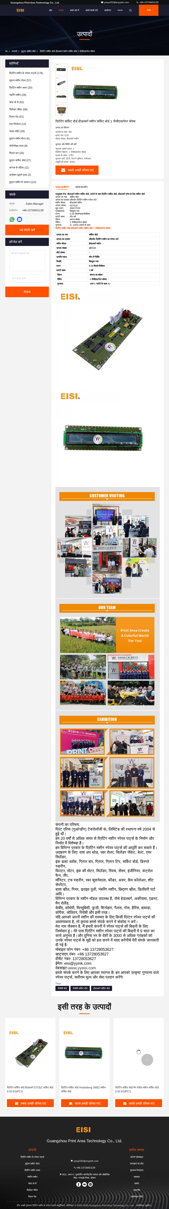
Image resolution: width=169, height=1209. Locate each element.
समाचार (137, 1176)
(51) (16, 116)
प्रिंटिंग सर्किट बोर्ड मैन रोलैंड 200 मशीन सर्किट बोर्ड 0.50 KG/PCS (137, 1089)
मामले (137, 1183)
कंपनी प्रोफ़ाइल (136, 1157)
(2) (20, 174)
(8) (18, 145)
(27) (20, 160)
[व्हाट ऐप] (12, 219)
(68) (18, 109)
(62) (16, 102)
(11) (19, 167)
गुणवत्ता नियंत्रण (136, 1170)
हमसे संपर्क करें (92, 10)
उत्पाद (61, 10)
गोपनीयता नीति (137, 1196)
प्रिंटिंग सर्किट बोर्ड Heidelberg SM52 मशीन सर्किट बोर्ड (29, 1089)
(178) (26, 73)
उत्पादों (14, 51)
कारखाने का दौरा (136, 1163)
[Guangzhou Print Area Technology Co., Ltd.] (21, 10)
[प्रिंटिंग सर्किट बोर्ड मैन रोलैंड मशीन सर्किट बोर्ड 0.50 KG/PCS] (84, 1052)
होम (50, 10)
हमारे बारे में (74, 10)
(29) (17, 131)
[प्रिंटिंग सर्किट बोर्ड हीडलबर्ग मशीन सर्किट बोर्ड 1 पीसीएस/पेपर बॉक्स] (96, 91)
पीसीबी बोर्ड (62, 988)
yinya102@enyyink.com (117, 2)
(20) (20, 87)
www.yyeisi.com (82, 968)
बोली (149, 10)
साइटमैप (136, 1190)
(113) (22, 182)
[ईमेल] (19, 219)
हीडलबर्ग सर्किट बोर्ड (101, 988)
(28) (17, 94)
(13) (17, 124)
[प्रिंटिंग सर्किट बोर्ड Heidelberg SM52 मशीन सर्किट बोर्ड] (30, 1052)
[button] (61, 114)
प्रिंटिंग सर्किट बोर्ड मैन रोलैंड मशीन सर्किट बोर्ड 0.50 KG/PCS (83, 1089)
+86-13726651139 (148, 2)
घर (6, 51)
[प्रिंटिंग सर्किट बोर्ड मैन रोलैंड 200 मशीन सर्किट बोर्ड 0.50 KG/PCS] (138, 1052)
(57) (20, 80)
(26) (16, 153)
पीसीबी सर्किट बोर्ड (80, 988)
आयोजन (107, 10)
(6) (19, 138)
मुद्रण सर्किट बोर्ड (28, 51)
